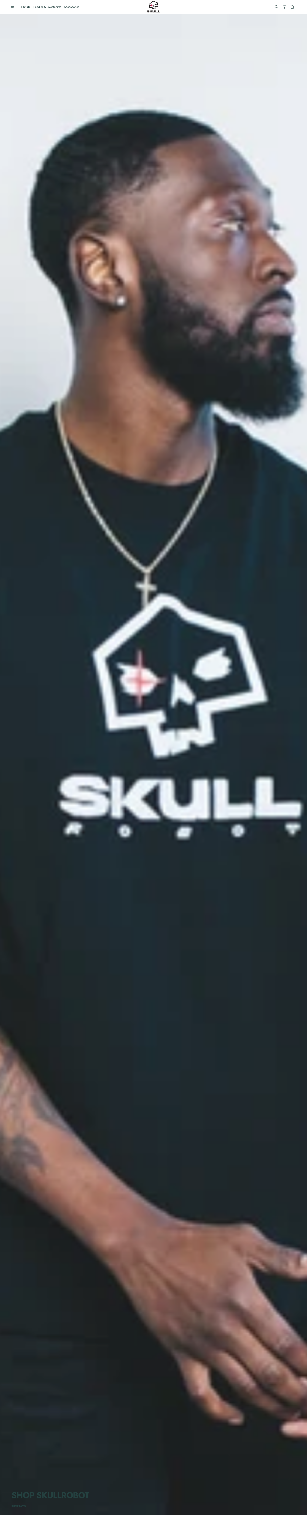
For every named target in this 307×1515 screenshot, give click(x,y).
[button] (277, 7)
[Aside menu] (15, 7)
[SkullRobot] (153, 7)
